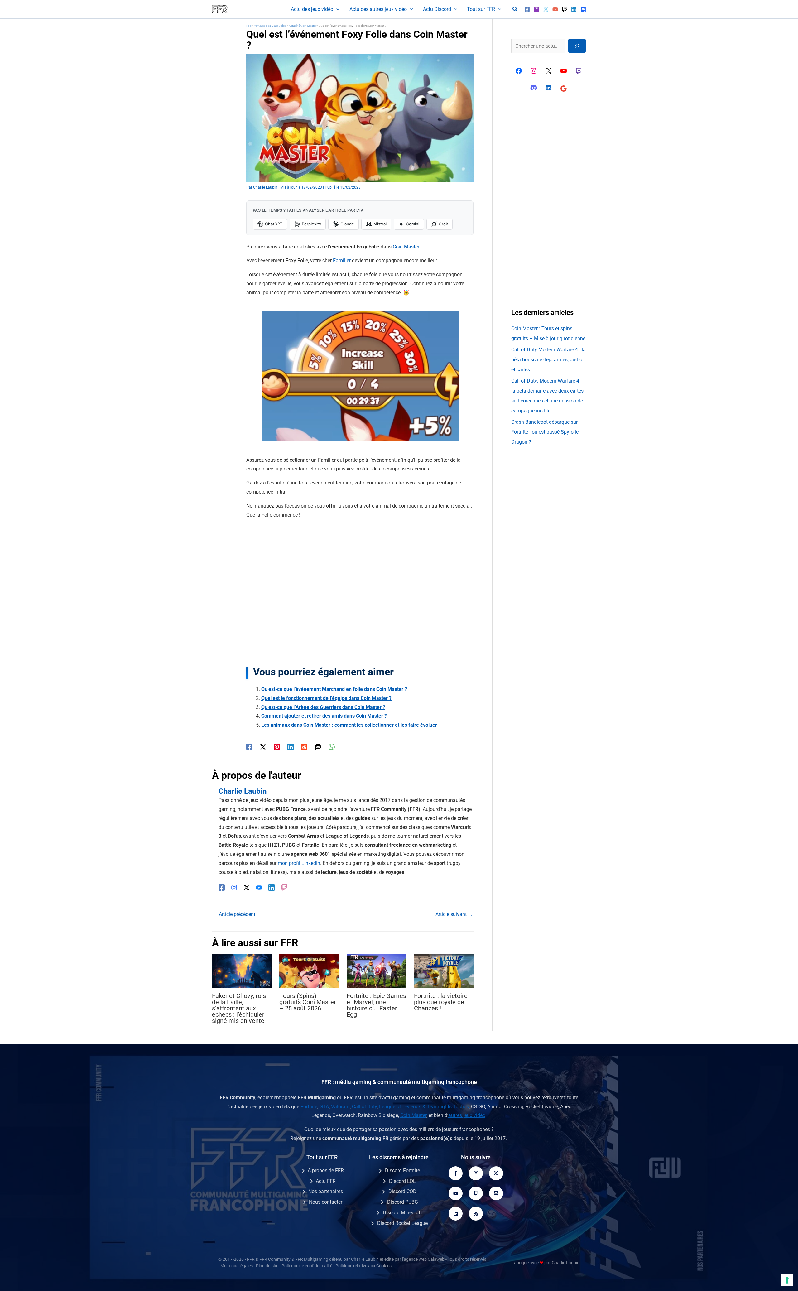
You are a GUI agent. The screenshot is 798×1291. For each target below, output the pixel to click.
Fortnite (308, 1107)
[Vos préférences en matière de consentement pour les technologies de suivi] (787, 1280)
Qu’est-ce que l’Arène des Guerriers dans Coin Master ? (323, 707)
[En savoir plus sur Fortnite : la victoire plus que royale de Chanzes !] (444, 970)
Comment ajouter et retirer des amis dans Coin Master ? (324, 716)
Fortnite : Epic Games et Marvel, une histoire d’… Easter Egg (376, 1005)
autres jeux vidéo (466, 1115)
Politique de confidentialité (306, 1265)
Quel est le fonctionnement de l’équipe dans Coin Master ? (326, 698)
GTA (324, 1107)
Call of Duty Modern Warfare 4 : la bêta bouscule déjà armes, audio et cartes (548, 360)
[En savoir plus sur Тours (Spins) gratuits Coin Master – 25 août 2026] (309, 970)
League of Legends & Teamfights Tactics (424, 1107)
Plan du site (267, 1265)
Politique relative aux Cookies (363, 1265)
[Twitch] (564, 9)
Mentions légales (236, 1265)
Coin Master (406, 247)
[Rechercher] (577, 46)
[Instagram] (536, 9)
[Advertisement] (360, 592)
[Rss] (476, 1214)
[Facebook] (527, 9)
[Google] (563, 88)
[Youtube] (456, 1194)
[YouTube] (555, 9)
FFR (249, 25)
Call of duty (364, 1107)
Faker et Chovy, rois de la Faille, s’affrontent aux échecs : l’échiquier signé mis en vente (239, 1008)
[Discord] (583, 9)
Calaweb (436, 1259)
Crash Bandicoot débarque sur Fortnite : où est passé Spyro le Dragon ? (545, 432)
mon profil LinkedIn (299, 863)
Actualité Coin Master (302, 25)
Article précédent (234, 914)
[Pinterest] (277, 747)
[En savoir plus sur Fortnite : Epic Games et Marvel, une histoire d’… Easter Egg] (376, 970)
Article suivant (454, 914)
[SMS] (318, 747)
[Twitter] (546, 9)
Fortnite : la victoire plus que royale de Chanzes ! (441, 1002)
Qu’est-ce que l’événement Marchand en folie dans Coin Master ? (334, 689)
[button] (336, 9)
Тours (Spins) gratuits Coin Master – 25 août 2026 (307, 1002)
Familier (342, 260)
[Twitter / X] (263, 747)
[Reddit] (304, 747)
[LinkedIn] (271, 887)
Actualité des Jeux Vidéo (270, 25)
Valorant (340, 1107)
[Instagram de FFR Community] (533, 71)
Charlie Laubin (365, 1259)
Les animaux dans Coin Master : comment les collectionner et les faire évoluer (349, 725)
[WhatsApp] (332, 747)
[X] (548, 71)
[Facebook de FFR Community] (518, 71)
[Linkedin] (574, 9)
